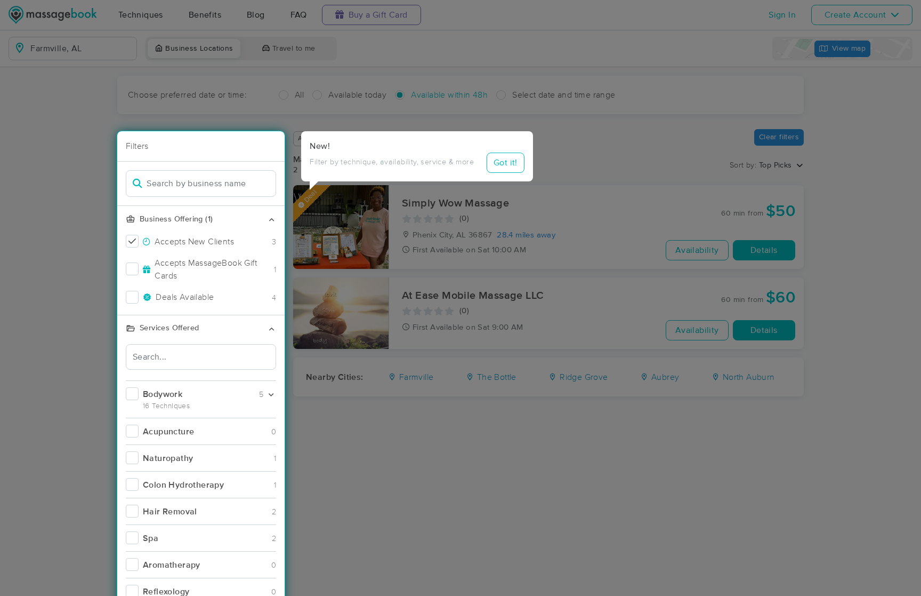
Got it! (506, 162)
